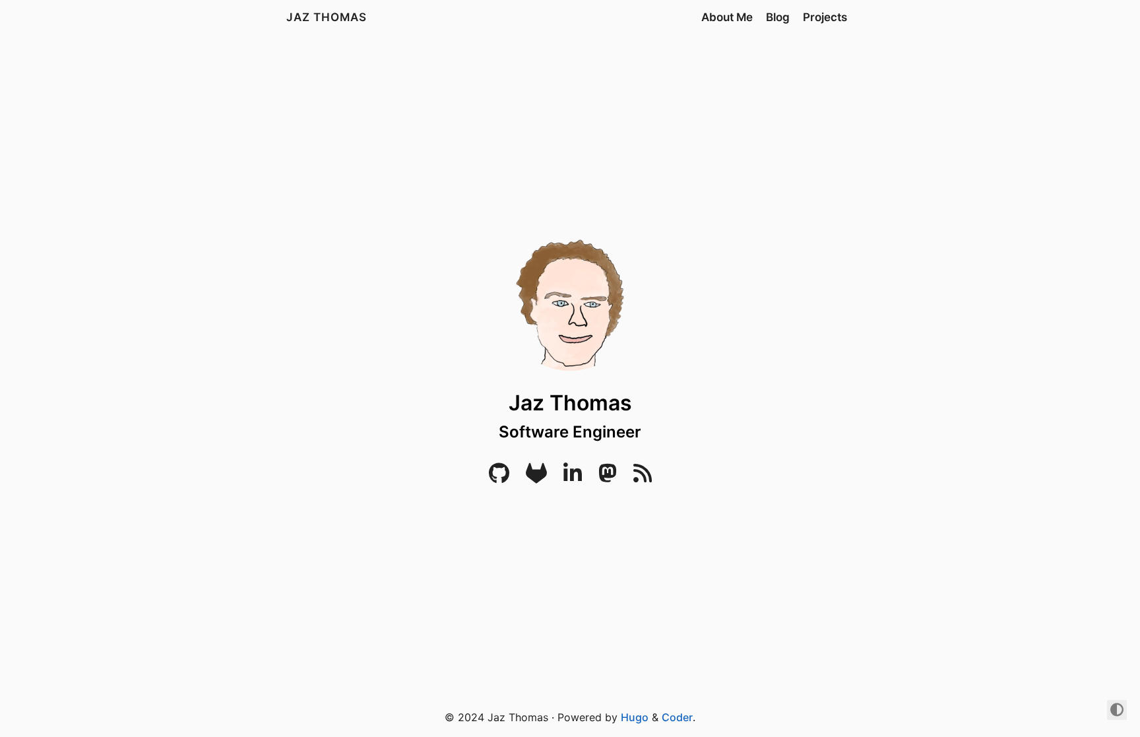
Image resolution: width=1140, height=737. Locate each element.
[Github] (499, 477)
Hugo (635, 717)
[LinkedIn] (572, 477)
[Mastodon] (607, 477)
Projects (825, 17)
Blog (778, 17)
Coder (677, 717)
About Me (727, 17)
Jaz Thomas (326, 17)
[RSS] (642, 477)
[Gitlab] (536, 477)
